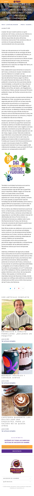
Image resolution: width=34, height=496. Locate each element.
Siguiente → (29, 24)
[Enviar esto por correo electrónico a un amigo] (23, 288)
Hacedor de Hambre (11, 486)
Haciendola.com (20, 488)
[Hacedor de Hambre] (17, 1)
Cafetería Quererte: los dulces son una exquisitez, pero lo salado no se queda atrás (16, 422)
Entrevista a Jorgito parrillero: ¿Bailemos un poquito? (17, 334)
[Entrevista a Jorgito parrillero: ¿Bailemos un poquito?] (17, 314)
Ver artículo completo (8, 341)
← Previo (22, 24)
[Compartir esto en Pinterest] (19, 288)
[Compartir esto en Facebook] (14, 288)
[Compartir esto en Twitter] (10, 288)
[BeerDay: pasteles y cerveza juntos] (17, 358)
